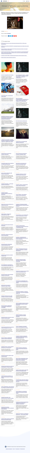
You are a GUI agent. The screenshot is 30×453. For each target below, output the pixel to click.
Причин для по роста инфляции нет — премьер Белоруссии (7, 205)
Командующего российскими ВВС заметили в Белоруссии (21, 142)
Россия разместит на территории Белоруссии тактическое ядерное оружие (21, 392)
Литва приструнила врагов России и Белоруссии (7, 225)
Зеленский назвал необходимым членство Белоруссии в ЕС (6, 245)
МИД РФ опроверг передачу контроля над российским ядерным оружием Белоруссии (22, 304)
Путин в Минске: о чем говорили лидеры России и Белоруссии (21, 195)
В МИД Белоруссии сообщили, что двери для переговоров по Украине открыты (7, 377)
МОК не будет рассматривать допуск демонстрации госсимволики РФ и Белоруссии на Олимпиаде (22, 359)
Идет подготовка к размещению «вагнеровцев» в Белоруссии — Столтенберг (6, 306)
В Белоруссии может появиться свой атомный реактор (7, 356)
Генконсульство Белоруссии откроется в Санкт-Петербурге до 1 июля (7, 327)
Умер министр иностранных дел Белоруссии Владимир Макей (21, 164)
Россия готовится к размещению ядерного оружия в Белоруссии (6, 338)
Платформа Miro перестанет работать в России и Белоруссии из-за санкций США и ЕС (22, 380)
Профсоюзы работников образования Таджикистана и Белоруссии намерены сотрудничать (22, 403)
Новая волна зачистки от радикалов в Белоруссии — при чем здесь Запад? (22, 414)
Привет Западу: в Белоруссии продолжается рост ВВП (6, 214)
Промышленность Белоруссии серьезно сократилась (6, 154)
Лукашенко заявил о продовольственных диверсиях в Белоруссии (6, 193)
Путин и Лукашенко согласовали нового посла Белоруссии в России (22, 327)
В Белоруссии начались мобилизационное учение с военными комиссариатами (7, 408)
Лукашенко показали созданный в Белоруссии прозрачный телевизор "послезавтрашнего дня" (22, 337)
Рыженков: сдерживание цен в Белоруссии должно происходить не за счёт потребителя (22, 238)
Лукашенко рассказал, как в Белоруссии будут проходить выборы (7, 398)
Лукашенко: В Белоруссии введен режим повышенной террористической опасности (22, 205)
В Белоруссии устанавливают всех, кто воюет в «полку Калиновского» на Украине (22, 281)
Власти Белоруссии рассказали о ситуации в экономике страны (21, 154)
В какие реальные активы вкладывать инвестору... (8, 57)
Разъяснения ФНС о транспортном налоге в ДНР (7, 96)
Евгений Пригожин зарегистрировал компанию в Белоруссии (7, 275)
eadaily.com (6, 31)
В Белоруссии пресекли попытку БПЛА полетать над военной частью (22, 271)
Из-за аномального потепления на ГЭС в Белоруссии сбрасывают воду (7, 265)
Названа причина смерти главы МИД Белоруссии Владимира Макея (22, 370)
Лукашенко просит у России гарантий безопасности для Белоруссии (7, 347)
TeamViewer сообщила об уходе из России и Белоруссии (7, 235)
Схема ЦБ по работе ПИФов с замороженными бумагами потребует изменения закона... (14, 55)
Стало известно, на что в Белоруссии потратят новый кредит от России (22, 215)
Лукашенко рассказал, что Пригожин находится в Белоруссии (7, 184)
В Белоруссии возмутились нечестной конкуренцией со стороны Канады (7, 366)
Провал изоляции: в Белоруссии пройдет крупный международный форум (21, 348)
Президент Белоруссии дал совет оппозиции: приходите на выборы (6, 296)
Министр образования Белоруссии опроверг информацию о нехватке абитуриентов (21, 249)
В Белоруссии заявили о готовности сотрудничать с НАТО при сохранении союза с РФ (22, 292)
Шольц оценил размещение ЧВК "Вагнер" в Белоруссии (6, 173)
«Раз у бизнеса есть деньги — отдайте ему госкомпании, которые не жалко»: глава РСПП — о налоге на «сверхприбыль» (22, 76)
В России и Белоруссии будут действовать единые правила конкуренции (21, 260)
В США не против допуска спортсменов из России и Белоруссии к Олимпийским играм (22, 226)
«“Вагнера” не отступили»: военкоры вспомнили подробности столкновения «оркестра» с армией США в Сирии (7, 140)
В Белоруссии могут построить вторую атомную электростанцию (7, 318)
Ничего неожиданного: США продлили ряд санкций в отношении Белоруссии (7, 387)
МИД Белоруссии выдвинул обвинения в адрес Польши (5, 286)
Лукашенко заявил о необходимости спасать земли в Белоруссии (22, 185)
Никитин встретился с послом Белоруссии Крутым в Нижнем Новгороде (21, 315)
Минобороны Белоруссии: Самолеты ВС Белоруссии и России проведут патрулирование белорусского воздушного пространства (7, 117)
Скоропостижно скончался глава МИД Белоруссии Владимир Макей (7, 419)
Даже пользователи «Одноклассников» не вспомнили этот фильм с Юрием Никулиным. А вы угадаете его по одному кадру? (22, 100)
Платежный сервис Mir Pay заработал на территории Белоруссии (7, 164)
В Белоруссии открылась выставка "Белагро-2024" (7, 255)
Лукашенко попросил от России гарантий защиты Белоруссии (21, 174)
